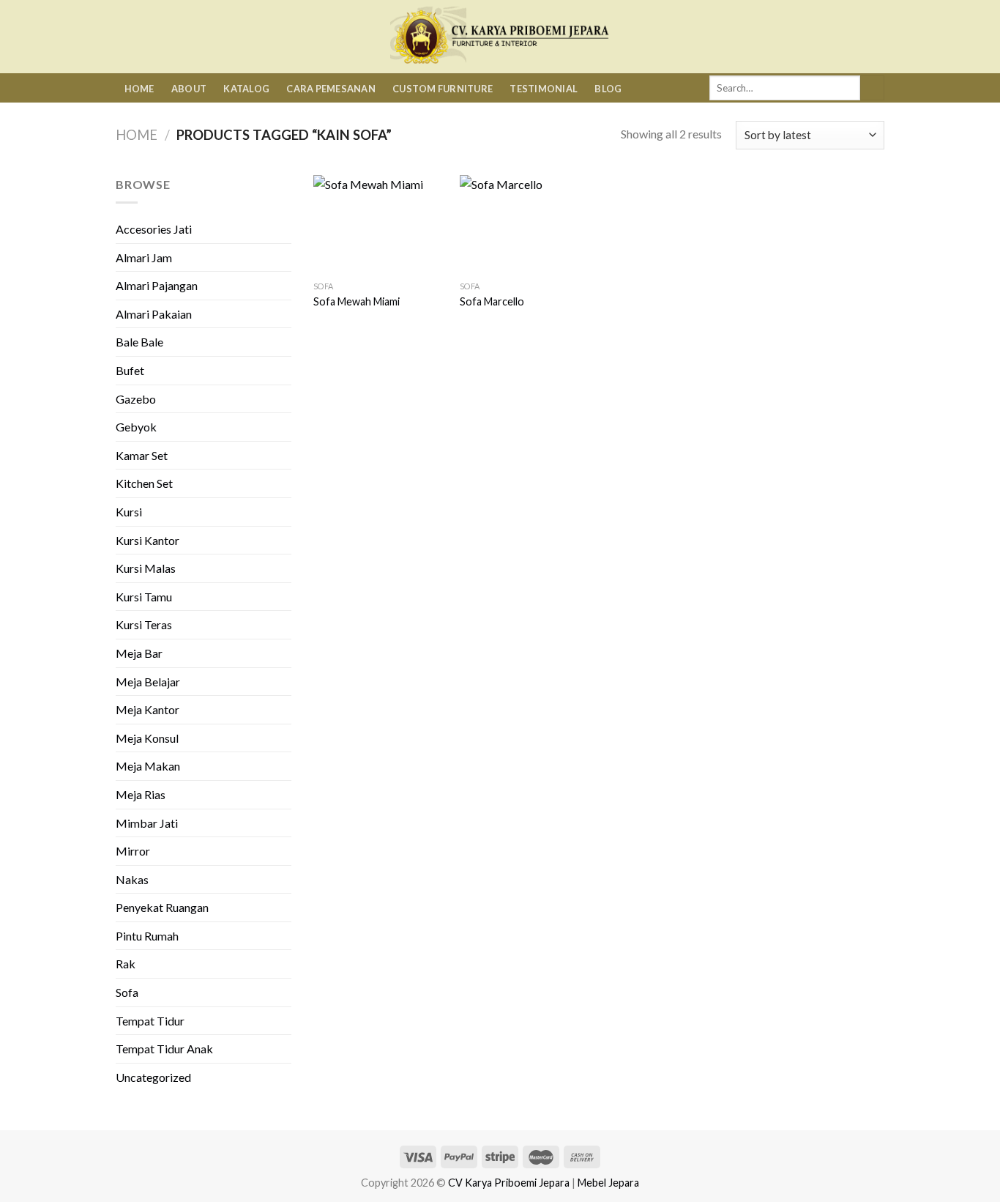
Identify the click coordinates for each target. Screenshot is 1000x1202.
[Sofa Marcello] (526, 224)
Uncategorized (153, 1077)
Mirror (133, 851)
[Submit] (872, 87)
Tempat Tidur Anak (164, 1049)
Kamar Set (142, 455)
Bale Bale (139, 342)
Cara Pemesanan (331, 88)
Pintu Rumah (147, 936)
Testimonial (544, 88)
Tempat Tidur (150, 1021)
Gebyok (136, 427)
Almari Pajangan (157, 285)
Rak (125, 964)
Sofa (127, 992)
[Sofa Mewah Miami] (379, 224)
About (188, 88)
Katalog (246, 88)
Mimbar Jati (147, 823)
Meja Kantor (147, 709)
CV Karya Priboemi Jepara (509, 1182)
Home (139, 88)
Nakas (132, 879)
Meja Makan (148, 766)
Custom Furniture (442, 88)
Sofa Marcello (492, 301)
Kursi (129, 512)
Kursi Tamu (144, 597)
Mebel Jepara (608, 1182)
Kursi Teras (144, 624)
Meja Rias (140, 794)
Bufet (130, 370)
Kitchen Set (144, 483)
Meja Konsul (147, 738)
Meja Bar (139, 653)
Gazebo (136, 399)
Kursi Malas (146, 568)
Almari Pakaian (154, 314)
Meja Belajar (148, 682)
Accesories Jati (154, 229)
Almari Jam (144, 257)
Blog (608, 88)
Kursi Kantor (147, 540)
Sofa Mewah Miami (356, 301)
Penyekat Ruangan (162, 907)
